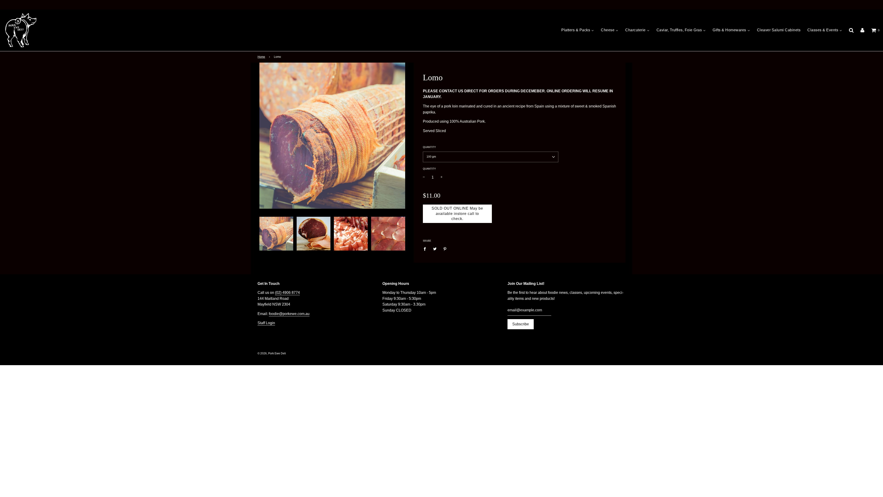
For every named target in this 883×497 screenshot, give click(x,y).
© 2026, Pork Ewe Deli (272, 353)
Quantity (429, 147)
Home (261, 56)
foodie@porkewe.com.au (289, 314)
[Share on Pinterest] (445, 249)
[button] (490, 157)
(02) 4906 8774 (287, 293)
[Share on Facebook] (426, 249)
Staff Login (266, 323)
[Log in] (862, 30)
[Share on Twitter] (434, 249)
